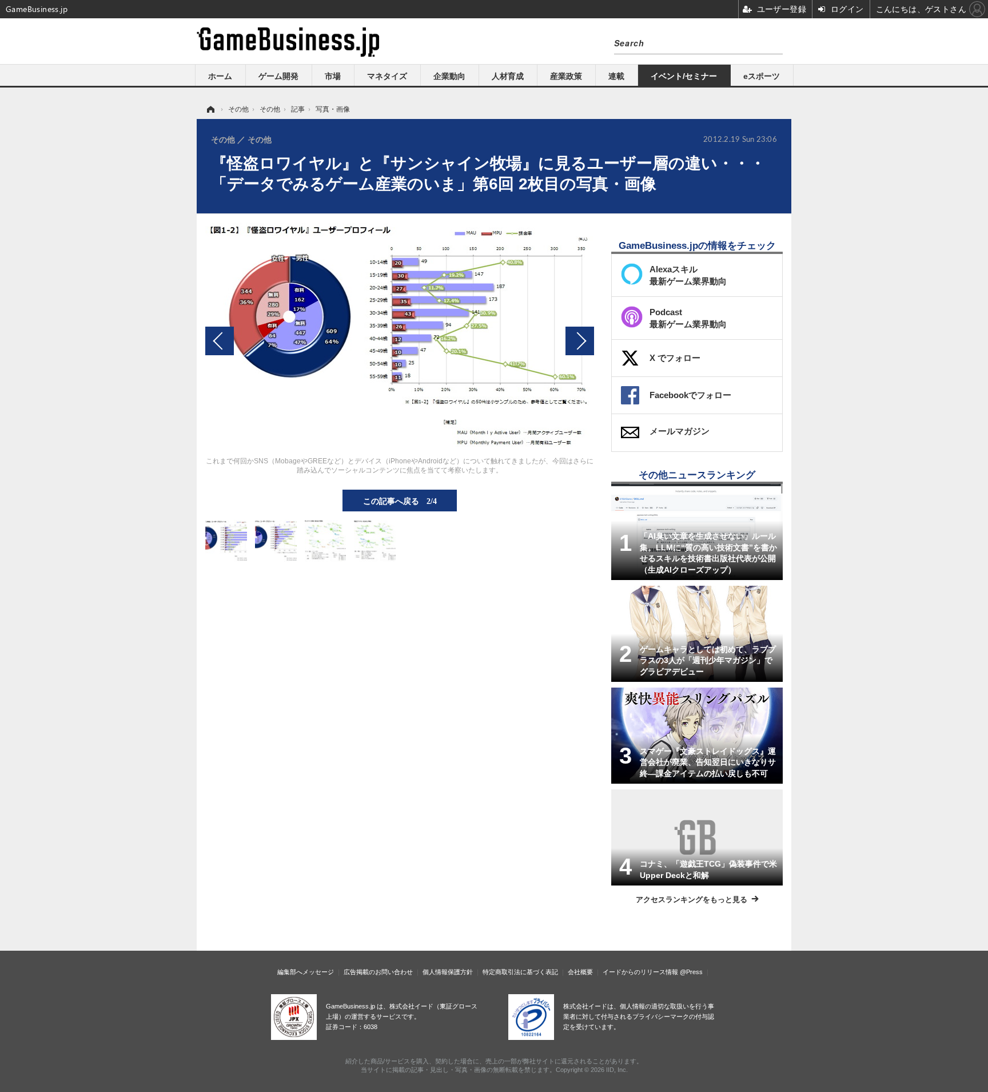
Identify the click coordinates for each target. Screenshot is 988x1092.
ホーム (220, 76)
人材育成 (508, 76)
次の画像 (579, 341)
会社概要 (580, 971)
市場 (333, 76)
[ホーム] (209, 109)
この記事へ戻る (400, 501)
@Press (691, 971)
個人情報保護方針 (448, 971)
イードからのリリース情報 (640, 971)
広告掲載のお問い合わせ (378, 971)
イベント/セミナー (684, 76)
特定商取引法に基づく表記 (520, 971)
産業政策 (566, 76)
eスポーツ (761, 76)
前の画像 (219, 341)
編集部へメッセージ (305, 971)
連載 (616, 76)
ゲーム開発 (278, 76)
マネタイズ (387, 76)
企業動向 (449, 76)
